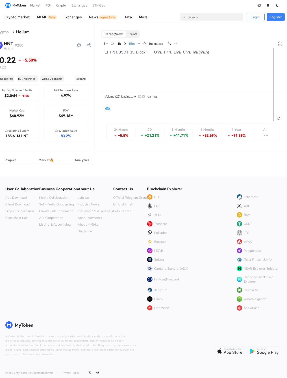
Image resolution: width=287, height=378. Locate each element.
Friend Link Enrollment (56, 211)
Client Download (17, 204)
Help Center (122, 211)
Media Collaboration (54, 197)
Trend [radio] (132, 34)
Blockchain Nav (16, 217)
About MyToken (89, 224)
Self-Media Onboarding (56, 204)
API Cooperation (51, 217)
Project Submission (19, 211)
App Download (16, 197)
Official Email (123, 204)
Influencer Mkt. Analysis (95, 211)
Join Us (83, 197)
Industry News (88, 204)
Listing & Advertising (55, 224)
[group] (120, 34)
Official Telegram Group (130, 197)
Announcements (90, 217)
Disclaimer (85, 231)
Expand (81, 78)
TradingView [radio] (113, 34)
